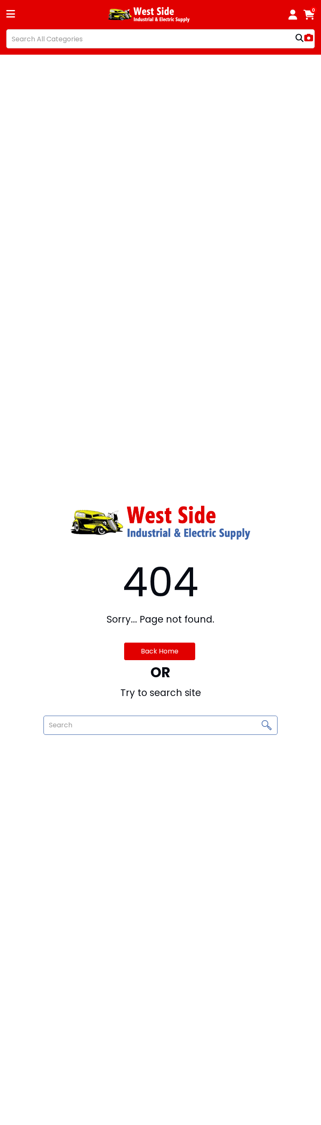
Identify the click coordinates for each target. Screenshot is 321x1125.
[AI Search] (308, 38)
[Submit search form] (299, 39)
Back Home (159, 651)
